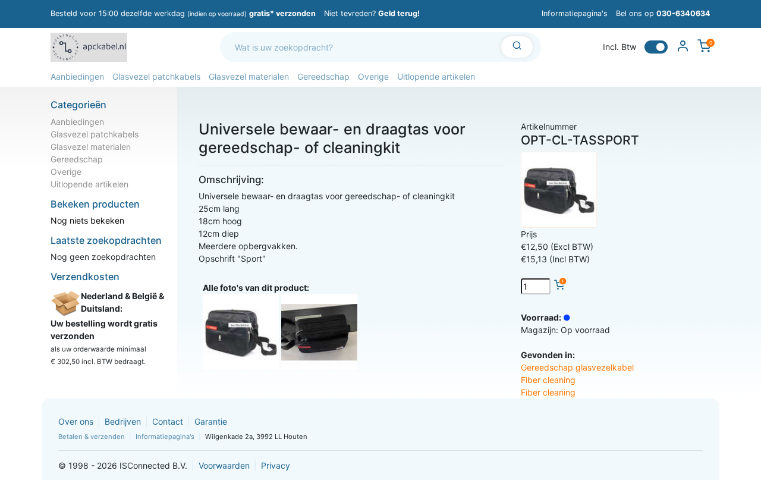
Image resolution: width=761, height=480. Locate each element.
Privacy (275, 465)
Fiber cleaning (548, 380)
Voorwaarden (224, 465)
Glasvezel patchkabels (95, 134)
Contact (167, 421)
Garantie (210, 421)
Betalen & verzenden (91, 436)
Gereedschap (77, 159)
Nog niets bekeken (87, 220)
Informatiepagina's (575, 13)
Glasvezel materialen (91, 147)
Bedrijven (123, 421)
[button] (77, 76)
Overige (66, 172)
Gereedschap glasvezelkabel (577, 367)
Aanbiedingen (77, 122)
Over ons (75, 421)
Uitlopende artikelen (89, 184)
